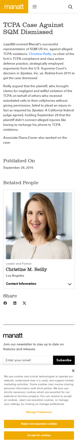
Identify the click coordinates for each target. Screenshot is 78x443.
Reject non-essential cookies (39, 423)
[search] (70, 6)
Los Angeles (15, 275)
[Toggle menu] (34, 6)
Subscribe (63, 360)
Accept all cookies (38, 435)
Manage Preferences (39, 412)
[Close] (73, 370)
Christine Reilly (40, 54)
